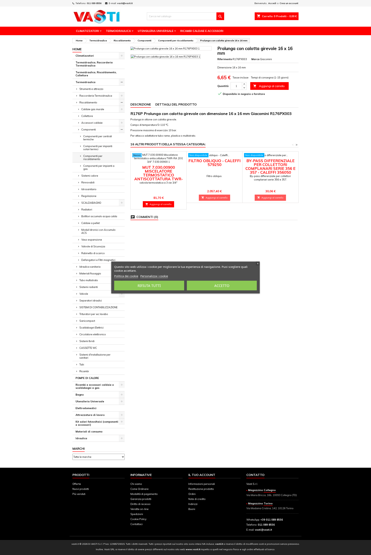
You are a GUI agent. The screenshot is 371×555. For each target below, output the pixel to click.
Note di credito (197, 499)
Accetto (221, 285)
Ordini (192, 493)
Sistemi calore (89, 175)
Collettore (87, 115)
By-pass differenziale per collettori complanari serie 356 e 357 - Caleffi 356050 (270, 166)
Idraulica (81, 438)
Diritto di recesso (140, 504)
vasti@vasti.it (125, 3)
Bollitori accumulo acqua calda (99, 216)
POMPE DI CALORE (87, 378)
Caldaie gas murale (92, 109)
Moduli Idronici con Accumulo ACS (98, 231)
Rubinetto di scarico (93, 253)
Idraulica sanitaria (89, 266)
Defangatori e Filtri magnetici (98, 259)
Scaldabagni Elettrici (91, 327)
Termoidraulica (118, 31)
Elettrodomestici (86, 408)
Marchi (78, 448)
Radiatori (86, 209)
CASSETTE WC (88, 347)
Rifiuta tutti (149, 285)
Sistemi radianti (88, 287)
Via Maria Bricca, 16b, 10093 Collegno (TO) (271, 495)
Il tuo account (201, 475)
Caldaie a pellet (90, 223)
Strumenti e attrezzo (91, 88)
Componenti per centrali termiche (97, 138)
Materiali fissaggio (90, 273)
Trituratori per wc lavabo (93, 314)
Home (77, 49)
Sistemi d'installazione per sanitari (95, 356)
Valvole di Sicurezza (93, 246)
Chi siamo (136, 483)
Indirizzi (192, 504)
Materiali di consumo (89, 431)
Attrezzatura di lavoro (90, 414)
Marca (255, 59)
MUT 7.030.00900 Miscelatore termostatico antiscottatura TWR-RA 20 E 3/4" (158, 175)
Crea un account (289, 3)
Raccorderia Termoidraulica (95, 95)
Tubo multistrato (88, 280)
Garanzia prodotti (140, 499)
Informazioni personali (201, 483)
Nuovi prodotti (80, 488)
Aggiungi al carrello (269, 86)
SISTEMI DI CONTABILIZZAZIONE (98, 307)
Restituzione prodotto (201, 488)
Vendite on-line (139, 509)
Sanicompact (87, 320)
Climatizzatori (87, 31)
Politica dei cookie (126, 276)
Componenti (88, 129)
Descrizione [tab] (140, 104)
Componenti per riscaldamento (92, 157)
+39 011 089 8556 (271, 519)
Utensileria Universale (155, 31)
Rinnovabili (87, 182)
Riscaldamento (88, 102)
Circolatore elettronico (92, 334)
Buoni (191, 509)
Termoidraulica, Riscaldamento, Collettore (96, 74)
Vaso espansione (91, 239)
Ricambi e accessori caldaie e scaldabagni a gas (95, 386)
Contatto (255, 475)
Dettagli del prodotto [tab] (176, 104)
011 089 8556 (94, 3)
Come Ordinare (139, 488)
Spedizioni (136, 514)
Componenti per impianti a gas (98, 167)
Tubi (81, 364)
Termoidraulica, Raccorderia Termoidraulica (94, 64)
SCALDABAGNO (91, 202)
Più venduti (78, 493)
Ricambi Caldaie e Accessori (201, 31)
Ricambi (84, 371)
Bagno (80, 394)
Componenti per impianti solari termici (97, 148)
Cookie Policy (138, 519)
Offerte (76, 483)
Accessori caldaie (92, 122)
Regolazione (88, 195)
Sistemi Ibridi (86, 341)
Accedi (272, 3)
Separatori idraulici (90, 300)
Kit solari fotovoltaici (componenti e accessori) (97, 423)
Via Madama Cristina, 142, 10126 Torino (270, 508)
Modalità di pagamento (144, 493)
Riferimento (224, 59)
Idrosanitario (88, 189)
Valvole (83, 293)
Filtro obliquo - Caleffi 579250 (214, 162)
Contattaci (136, 524)
